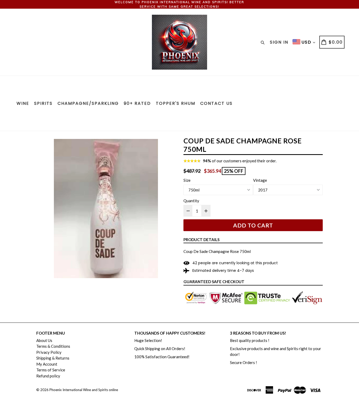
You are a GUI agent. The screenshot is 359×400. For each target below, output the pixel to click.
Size (187, 180)
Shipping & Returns (52, 358)
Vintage (260, 180)
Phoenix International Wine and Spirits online (83, 390)
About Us (44, 340)
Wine (23, 103)
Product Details (201, 239)
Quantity (191, 200)
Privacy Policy (48, 352)
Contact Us (216, 103)
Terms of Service (50, 369)
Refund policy (48, 375)
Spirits (43, 103)
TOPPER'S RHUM (175, 103)
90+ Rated (137, 103)
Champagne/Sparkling (88, 103)
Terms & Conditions (53, 346)
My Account (46, 364)
